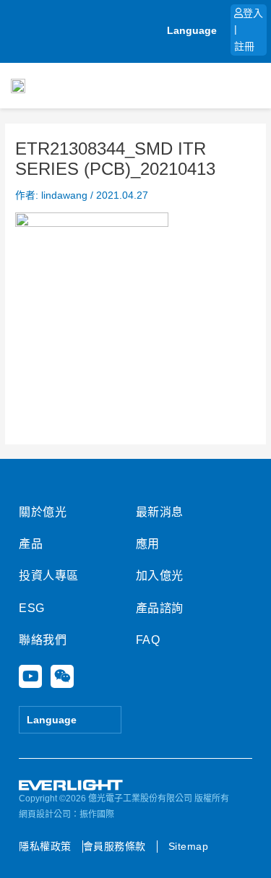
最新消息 (160, 512)
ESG (32, 608)
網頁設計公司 (45, 814)
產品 (31, 544)
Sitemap (188, 846)
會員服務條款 (114, 846)
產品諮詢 (160, 608)
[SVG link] (71, 785)
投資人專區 (49, 575)
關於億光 (42, 512)
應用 (148, 544)
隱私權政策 (45, 846)
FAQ (148, 640)
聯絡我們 (42, 640)
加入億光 (160, 575)
